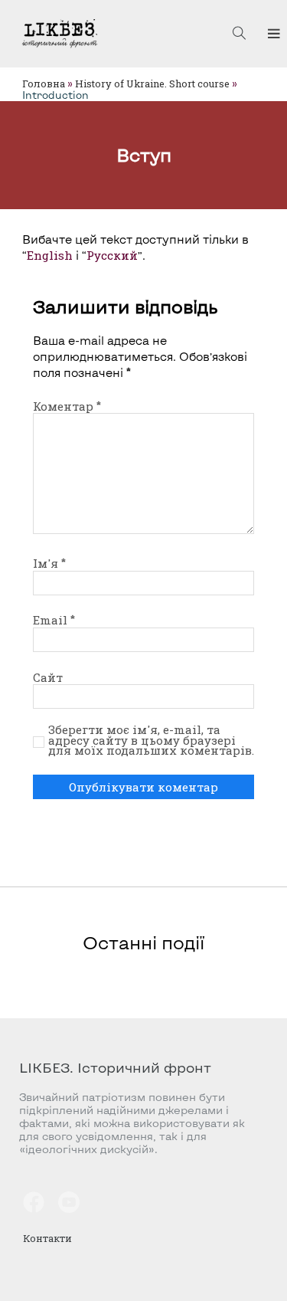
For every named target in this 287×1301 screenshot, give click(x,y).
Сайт (48, 677)
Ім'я (49, 563)
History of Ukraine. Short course (152, 83)
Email (54, 620)
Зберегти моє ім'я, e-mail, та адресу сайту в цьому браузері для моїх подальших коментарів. (151, 740)
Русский (112, 255)
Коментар (67, 406)
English (50, 255)
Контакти (47, 1238)
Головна (43, 83)
